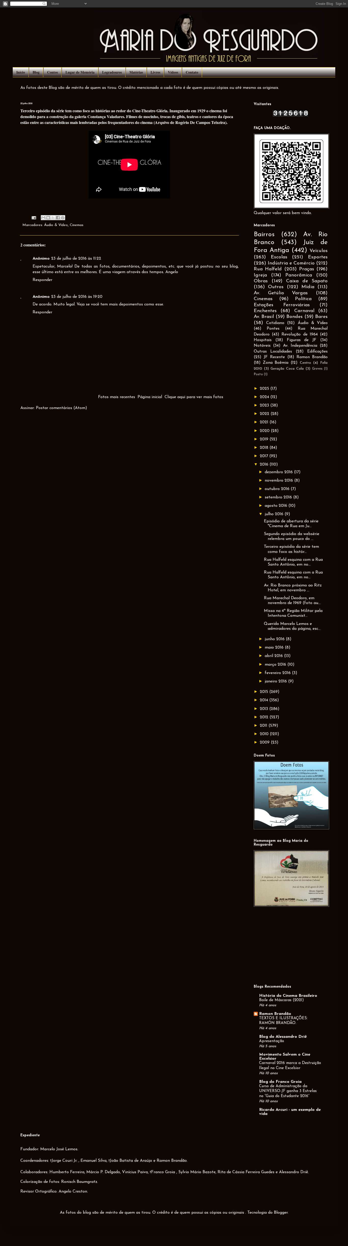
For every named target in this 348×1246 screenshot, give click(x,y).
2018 (265, 448)
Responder (42, 280)
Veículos (319, 250)
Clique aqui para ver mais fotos (194, 397)
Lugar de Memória (80, 72)
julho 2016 (275, 514)
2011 (264, 726)
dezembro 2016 (279, 472)
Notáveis (262, 346)
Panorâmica (298, 275)
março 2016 (276, 665)
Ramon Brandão (312, 357)
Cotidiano (275, 323)
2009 (265, 742)
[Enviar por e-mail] (43, 217)
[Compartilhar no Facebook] (57, 217)
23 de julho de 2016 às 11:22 (76, 259)
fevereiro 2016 (278, 673)
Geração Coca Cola (287, 369)
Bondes (294, 316)
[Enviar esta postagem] (33, 217)
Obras (261, 281)
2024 (265, 397)
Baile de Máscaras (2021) (281, 1000)
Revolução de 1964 (299, 334)
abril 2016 (274, 656)
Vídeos (173, 72)
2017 (264, 456)
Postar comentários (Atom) (61, 408)
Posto (258, 374)
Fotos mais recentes (116, 397)
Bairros (264, 234)
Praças (306, 269)
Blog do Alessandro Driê (283, 1037)
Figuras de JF (302, 340)
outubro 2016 (278, 489)
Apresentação (271, 1041)
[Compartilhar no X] (53, 217)
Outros (276, 287)
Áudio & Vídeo (56, 225)
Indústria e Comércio (291, 263)
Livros (155, 72)
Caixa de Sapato (307, 281)
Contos (52, 72)
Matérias (136, 72)
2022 (265, 414)
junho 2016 (275, 639)
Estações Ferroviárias (282, 305)
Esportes (318, 257)
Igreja (260, 275)
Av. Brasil (264, 316)
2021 (265, 422)
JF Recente (274, 357)
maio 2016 (275, 648)
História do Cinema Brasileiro (288, 996)
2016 (265, 465)
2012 (265, 717)
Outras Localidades (273, 351)
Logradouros (112, 72)
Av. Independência (300, 346)
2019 (265, 439)
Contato (192, 72)
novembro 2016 (279, 481)
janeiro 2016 (276, 681)
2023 (265, 405)
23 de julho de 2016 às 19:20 (76, 297)
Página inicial (150, 397)
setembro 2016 (279, 497)
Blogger (281, 1213)
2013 (264, 709)
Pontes (273, 329)
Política (303, 299)
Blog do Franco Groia (280, 1082)
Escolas (279, 257)
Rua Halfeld (268, 269)
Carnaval (304, 311)
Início (20, 72)
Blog (36, 72)
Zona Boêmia (276, 363)
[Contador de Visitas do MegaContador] (291, 116)
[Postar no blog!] (48, 217)
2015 (264, 692)
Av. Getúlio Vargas (281, 293)
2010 (265, 734)
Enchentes (265, 311)
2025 (265, 389)
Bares (321, 316)
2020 (265, 431)
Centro (305, 363)
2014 (264, 700)
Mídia (307, 287)
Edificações (317, 351)
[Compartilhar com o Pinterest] (62, 217)
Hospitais (263, 340)
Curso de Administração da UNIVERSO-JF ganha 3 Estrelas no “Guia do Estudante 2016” (288, 1091)
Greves (317, 368)
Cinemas (76, 225)
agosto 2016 (276, 506)
